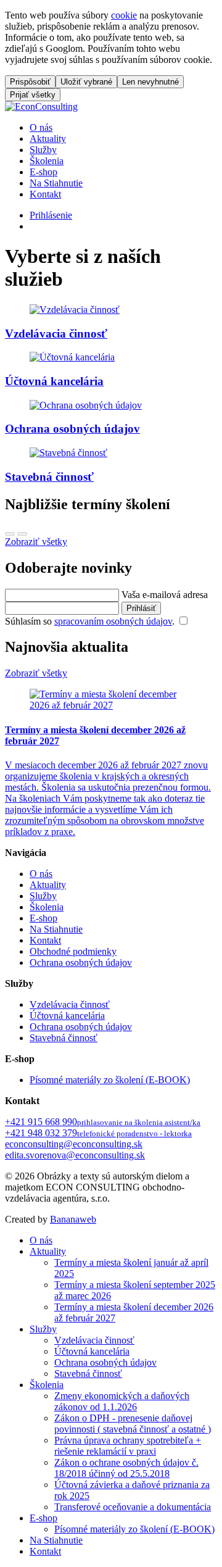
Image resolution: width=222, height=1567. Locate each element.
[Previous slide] (10, 534)
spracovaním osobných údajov (113, 621)
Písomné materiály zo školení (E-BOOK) (110, 1079)
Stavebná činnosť (63, 1038)
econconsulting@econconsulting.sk (73, 1144)
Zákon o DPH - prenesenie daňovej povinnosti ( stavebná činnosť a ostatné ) (132, 1423)
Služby (43, 149)
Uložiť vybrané (86, 81)
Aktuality (48, 138)
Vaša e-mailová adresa (164, 594)
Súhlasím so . (91, 621)
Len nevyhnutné (150, 81)
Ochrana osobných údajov (81, 962)
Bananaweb (73, 1219)
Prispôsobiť (30, 81)
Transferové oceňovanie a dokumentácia (132, 1507)
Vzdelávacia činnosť (70, 1004)
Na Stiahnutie (56, 183)
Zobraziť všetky (36, 541)
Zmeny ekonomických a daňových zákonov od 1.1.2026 (121, 1401)
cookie (124, 15)
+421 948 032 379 (98, 1133)
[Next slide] (22, 534)
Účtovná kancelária (67, 1015)
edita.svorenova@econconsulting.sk (75, 1155)
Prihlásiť (141, 608)
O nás (41, 127)
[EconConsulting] (41, 106)
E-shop (43, 172)
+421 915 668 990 (102, 1121)
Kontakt (45, 194)
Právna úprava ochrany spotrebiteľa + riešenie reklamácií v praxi (127, 1446)
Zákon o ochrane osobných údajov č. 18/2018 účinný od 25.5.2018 (126, 1468)
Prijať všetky (33, 94)
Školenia (47, 161)
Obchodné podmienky (73, 951)
